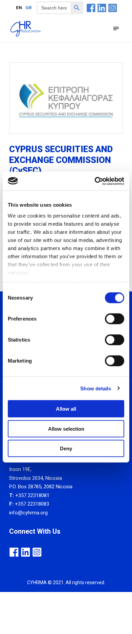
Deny (66, 448)
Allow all (66, 409)
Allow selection (66, 428)
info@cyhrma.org (28, 513)
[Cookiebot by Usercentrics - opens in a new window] (95, 181)
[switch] (114, 318)
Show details (95, 388)
